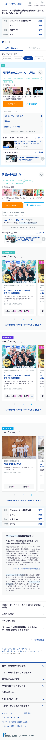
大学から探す (8, 614)
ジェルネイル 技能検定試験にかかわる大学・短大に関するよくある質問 (20, 628)
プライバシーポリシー (10, 718)
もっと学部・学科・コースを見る (22, 131)
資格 (28, 58)
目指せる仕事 (7, 58)
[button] (43, 159)
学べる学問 (18, 58)
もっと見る (38, 138)
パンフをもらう (13, 104)
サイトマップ (7, 713)
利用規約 (27, 713)
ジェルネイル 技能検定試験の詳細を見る (26, 569)
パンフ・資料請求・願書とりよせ (15, 722)
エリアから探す (9, 621)
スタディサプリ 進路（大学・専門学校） (15, 649)
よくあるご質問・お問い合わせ (14, 726)
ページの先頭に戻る (37, 640)
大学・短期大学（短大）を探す (12, 651)
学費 (39, 58)
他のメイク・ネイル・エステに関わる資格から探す (21, 606)
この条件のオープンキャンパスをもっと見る (22, 325)
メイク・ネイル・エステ (33, 651)
